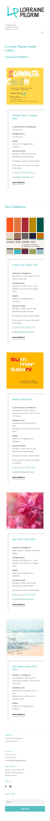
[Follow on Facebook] (6, 786)
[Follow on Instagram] (10, 786)
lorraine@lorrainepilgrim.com (23, 177)
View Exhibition (18, 182)
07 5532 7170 (14, 29)
